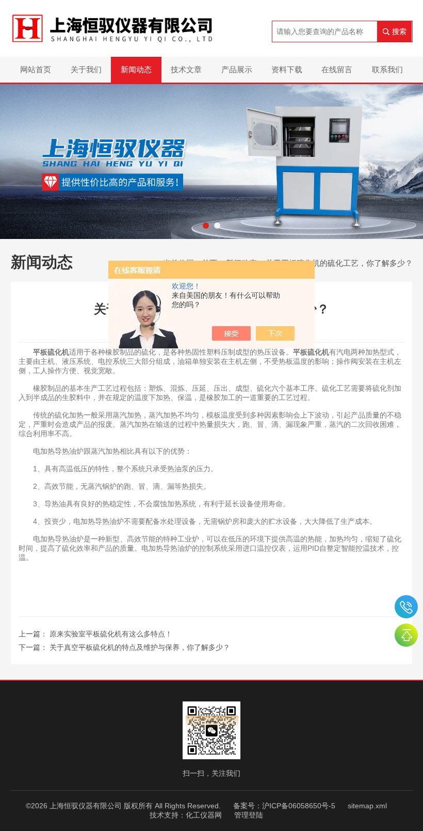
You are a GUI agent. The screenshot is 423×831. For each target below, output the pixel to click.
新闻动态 (136, 69)
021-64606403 (406, 606)
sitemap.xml (367, 806)
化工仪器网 (204, 815)
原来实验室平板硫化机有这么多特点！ (111, 634)
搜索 (399, 31)
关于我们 (86, 69)
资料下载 (286, 69)
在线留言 (336, 69)
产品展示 (236, 69)
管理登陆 (248, 815)
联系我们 (387, 69)
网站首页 (35, 69)
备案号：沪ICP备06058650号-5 (284, 806)
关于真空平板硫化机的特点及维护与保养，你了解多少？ (140, 647)
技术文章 (186, 69)
